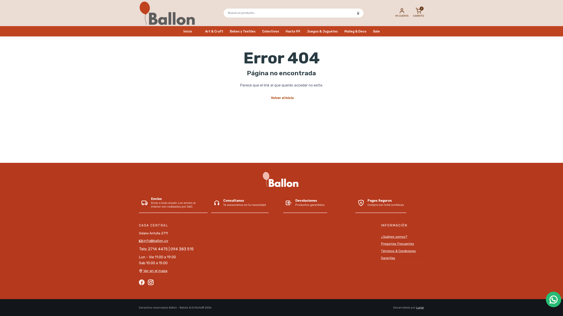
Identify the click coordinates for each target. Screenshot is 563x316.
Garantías (388, 258)
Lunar (420, 307)
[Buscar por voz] (358, 13)
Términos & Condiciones (398, 251)
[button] (402, 13)
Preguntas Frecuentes (397, 244)
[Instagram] (151, 282)
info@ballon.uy (155, 241)
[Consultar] (553, 299)
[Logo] (168, 13)
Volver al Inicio (282, 98)
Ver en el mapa (155, 271)
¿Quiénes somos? (394, 237)
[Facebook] (141, 282)
